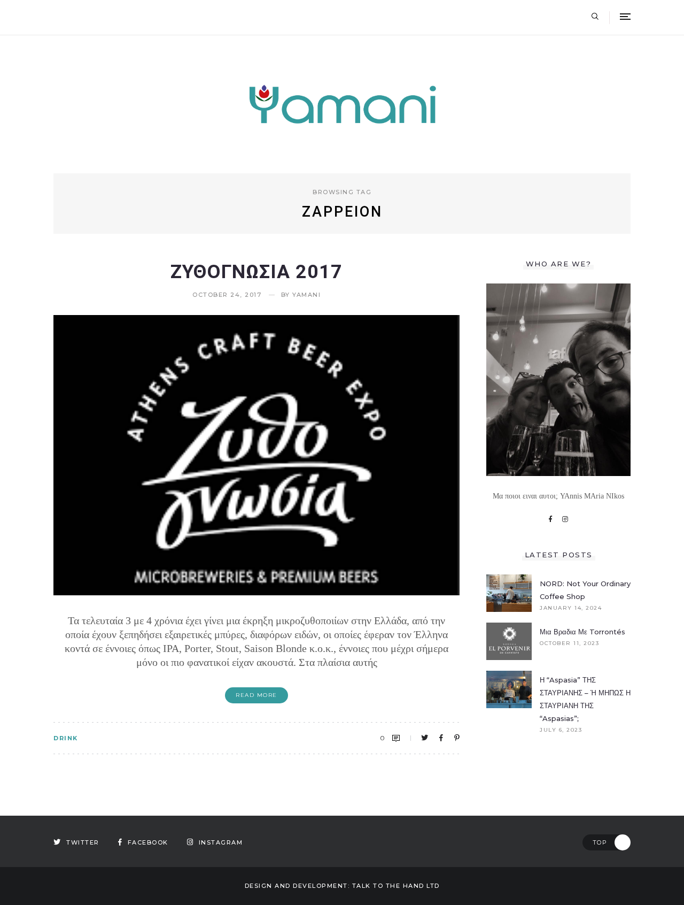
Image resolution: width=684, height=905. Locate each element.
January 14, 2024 (571, 608)
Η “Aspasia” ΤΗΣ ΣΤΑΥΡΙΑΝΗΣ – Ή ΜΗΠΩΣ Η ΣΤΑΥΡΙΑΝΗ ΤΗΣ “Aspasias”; (585, 699)
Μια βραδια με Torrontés (582, 631)
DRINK (65, 738)
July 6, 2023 (561, 730)
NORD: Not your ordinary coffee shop (585, 590)
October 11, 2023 (569, 643)
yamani (306, 295)
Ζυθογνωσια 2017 (256, 271)
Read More (256, 695)
